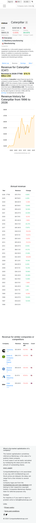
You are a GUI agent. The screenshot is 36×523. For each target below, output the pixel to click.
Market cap (5, 63)
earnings (3, 92)
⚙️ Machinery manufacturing (12, 41)
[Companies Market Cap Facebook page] (4, 515)
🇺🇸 (17, 2)
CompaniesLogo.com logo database (16, 485)
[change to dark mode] (32, 1)
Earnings (23, 63)
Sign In (10, 2)
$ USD (26, 2)
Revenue (14, 63)
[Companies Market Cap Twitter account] (6, 515)
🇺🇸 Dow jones (7, 38)
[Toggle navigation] (4, 6)
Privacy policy (9, 507)
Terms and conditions (11, 511)
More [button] (30, 63)
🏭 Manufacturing (8, 43)
